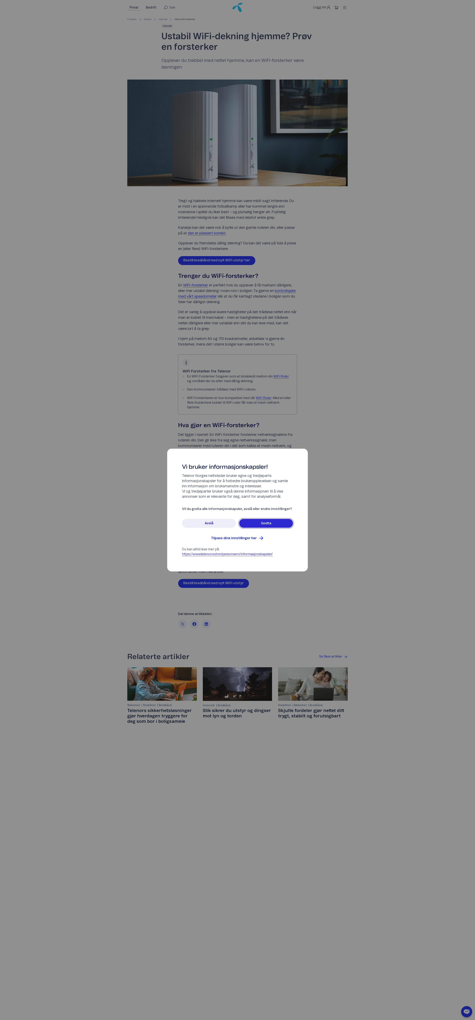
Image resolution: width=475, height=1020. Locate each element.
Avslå (209, 523)
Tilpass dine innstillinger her (234, 538)
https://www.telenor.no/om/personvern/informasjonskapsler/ (227, 554)
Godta (266, 523)
